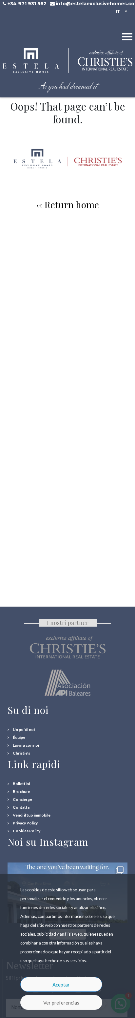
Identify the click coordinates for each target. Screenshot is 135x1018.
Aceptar (61, 984)
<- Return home (67, 204)
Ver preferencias (61, 1003)
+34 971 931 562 (27, 4)
